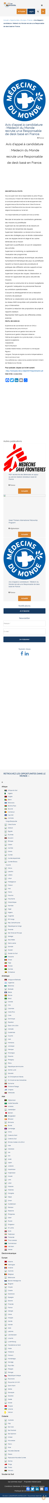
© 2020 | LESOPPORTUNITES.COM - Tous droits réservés (22, 1496)
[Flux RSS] (43, 11)
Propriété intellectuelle (32, 1482)
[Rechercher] (38, 11)
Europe (23, 20)
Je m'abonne (24, 611)
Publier (22, 11)
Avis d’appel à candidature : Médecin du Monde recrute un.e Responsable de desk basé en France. (24, 584)
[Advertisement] (24, 54)
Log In (31, 11)
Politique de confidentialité (24, 1491)
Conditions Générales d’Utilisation (17, 1486)
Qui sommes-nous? (15, 1482)
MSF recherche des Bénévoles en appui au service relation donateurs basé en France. (23, 477)
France (29, 20)
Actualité (24, 491)
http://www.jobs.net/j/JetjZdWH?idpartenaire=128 (24, 371)
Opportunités (14, 20)
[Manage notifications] (43, 1498)
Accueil (6, 20)
